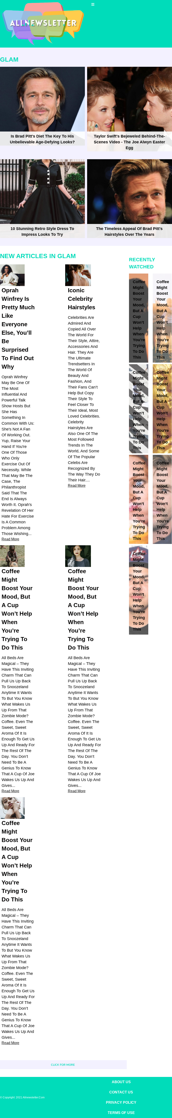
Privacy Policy (121, 1102)
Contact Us (121, 1092)
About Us (121, 1082)
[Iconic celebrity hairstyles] (78, 275)
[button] (93, 4)
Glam (9, 59)
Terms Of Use (121, 1113)
